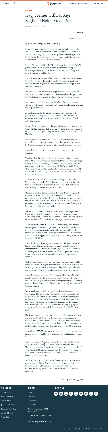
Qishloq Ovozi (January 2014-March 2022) (38, 410)
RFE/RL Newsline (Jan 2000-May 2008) (40, 417)
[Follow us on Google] (71, 394)
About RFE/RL (6, 393)
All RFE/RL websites (96, 3)
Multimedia (32, 405)
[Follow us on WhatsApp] (91, 394)
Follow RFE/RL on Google (78, 3)
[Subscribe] (96, 394)
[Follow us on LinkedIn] (86, 394)
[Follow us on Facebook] (81, 394)
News (30, 393)
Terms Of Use (6, 401)
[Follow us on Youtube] (56, 394)
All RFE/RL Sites (7, 413)
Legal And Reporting (8, 409)
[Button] (80, 32)
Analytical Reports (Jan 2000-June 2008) (40, 423)
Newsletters (32, 401)
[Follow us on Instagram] (66, 394)
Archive (28, 11)
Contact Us (5, 417)
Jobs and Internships (8, 405)
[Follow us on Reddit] (61, 394)
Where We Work (7, 397)
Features (31, 397)
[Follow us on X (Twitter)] (76, 394)
